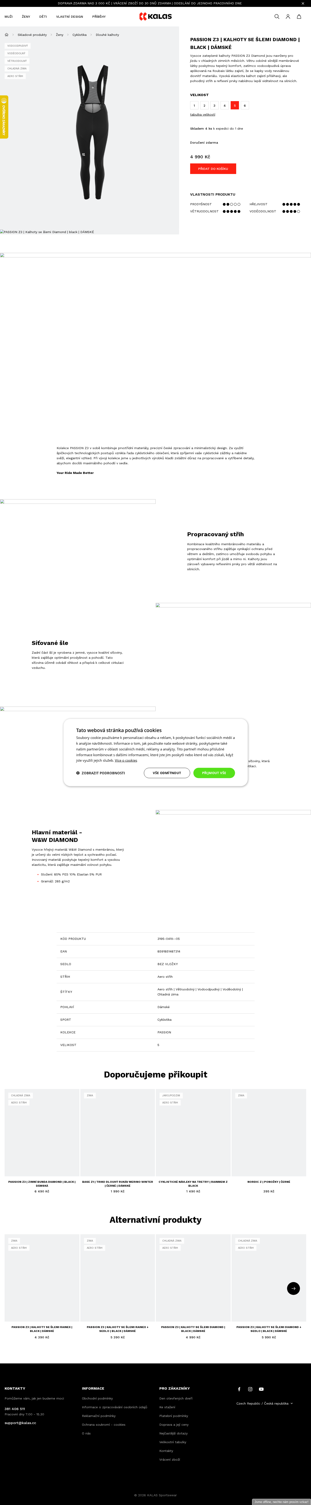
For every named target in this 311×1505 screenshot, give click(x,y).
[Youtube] (261, 1389)
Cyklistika (80, 35)
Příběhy (99, 16)
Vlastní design (69, 16)
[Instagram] (250, 1389)
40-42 (175, 1166)
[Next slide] (293, 1288)
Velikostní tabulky (172, 1442)
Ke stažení (167, 1407)
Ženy (26, 16)
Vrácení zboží (169, 1459)
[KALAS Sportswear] (156, 16)
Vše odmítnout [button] (167, 773)
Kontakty (166, 1451)
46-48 (198, 1166)
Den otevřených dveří (175, 1398)
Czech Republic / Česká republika (262, 1403)
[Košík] (299, 16)
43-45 (187, 1166)
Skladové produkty (32, 35)
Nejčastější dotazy (173, 1433)
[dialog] (156, 752)
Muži (9, 16)
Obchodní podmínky (97, 1398)
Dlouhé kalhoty (107, 35)
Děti (43, 16)
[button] (100, 772)
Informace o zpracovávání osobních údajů (114, 1407)
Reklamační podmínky (99, 1416)
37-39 (164, 1166)
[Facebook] (239, 1389)
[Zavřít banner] (302, 3)
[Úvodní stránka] (7, 35)
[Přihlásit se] (288, 16)
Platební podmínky (173, 1416)
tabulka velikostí (202, 114)
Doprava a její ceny (174, 1424)
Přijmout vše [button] (214, 773)
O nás (86, 1433)
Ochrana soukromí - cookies (103, 1424)
